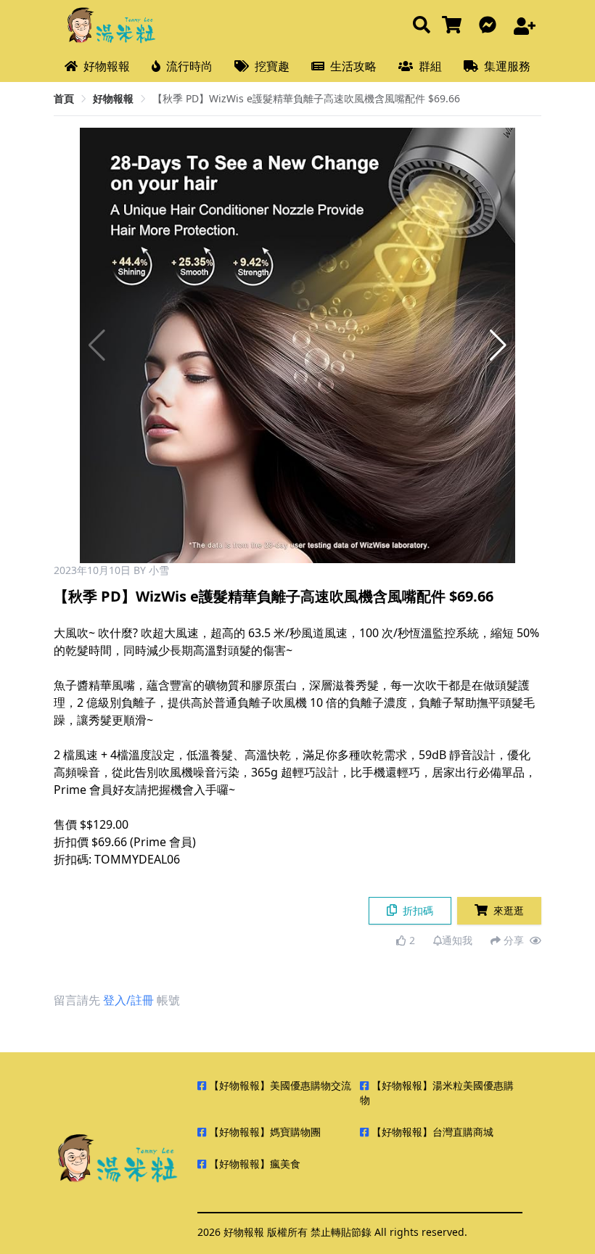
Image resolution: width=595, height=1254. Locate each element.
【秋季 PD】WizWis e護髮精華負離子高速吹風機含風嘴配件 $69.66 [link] (306, 98)
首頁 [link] (64, 98)
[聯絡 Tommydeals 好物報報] (490, 26)
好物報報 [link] (113, 98)
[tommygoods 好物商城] (454, 26)
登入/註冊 (128, 1000)
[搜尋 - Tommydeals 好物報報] (421, 26)
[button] (498, 345)
